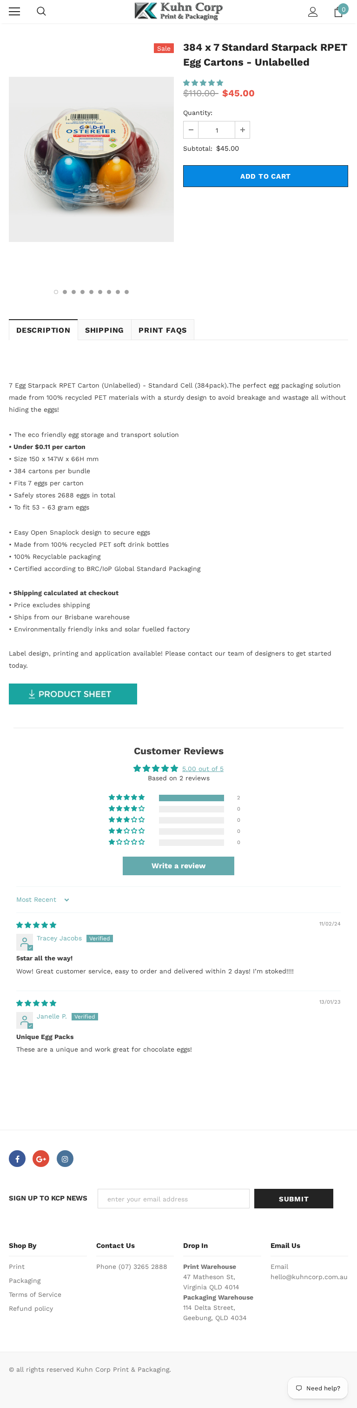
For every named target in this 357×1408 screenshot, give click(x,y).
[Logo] (178, 11)
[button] (203, 83)
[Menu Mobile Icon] (14, 11)
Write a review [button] (178, 865)
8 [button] (118, 292)
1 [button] (56, 292)
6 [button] (100, 292)
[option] (91, 159)
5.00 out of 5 (203, 768)
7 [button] (109, 292)
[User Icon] (313, 12)
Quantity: (197, 112)
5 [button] (91, 292)
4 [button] (82, 292)
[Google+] (41, 1158)
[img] (36, 925)
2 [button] (65, 292)
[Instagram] (65, 1158)
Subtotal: (197, 148)
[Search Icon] (41, 11)
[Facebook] (17, 1158)
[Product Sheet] (73, 693)
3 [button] (74, 292)
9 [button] (127, 292)
